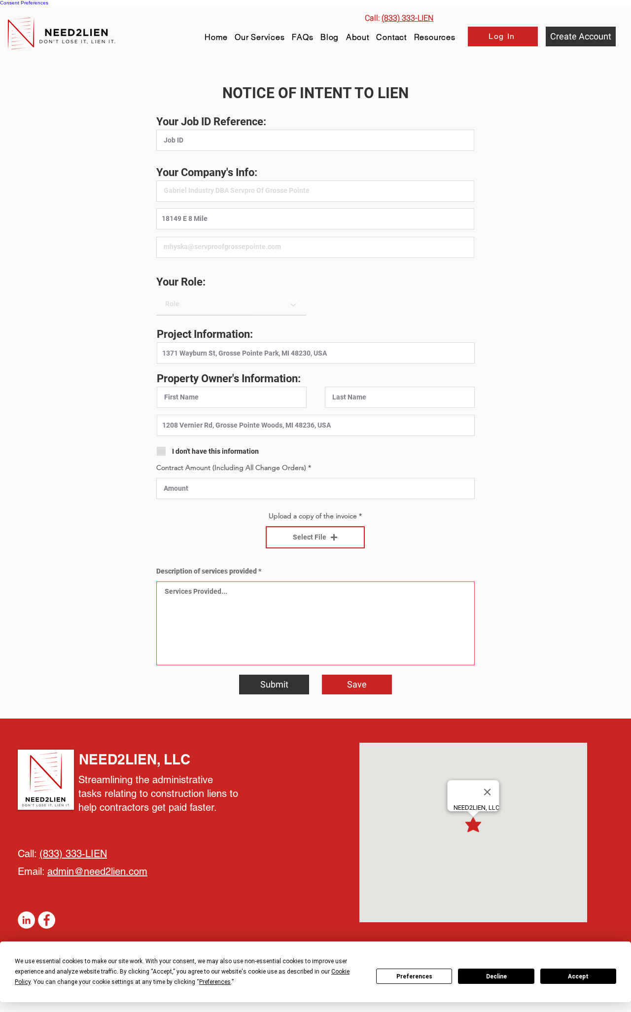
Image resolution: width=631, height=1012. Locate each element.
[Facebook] (46, 920)
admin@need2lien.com (97, 871)
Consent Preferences (24, 2)
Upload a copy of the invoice (313, 515)
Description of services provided (206, 571)
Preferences (414, 976)
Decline (496, 976)
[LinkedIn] (26, 920)
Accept (578, 976)
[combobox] (315, 218)
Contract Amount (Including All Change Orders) (231, 467)
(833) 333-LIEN (73, 854)
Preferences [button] (215, 981)
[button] (434, 37)
